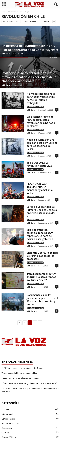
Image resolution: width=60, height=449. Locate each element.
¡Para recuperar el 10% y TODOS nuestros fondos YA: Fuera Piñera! (41, 277)
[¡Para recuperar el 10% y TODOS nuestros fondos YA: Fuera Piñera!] (13, 280)
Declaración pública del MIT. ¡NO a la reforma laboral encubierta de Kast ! (30, 390)
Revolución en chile (15, 11)
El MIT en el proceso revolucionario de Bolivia (22, 368)
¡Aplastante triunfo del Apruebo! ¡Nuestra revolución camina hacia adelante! (41, 121)
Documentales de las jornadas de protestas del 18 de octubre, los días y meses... (42, 299)
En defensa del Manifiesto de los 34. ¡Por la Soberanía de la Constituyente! (30, 48)
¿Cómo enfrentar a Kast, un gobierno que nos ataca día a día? (29, 383)
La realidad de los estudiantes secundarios (21, 378)
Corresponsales (31, 22)
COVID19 (46, 22)
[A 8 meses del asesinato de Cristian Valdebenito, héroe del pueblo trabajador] (13, 100)
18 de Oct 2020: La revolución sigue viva (39, 164)
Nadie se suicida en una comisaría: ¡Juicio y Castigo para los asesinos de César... (42, 144)
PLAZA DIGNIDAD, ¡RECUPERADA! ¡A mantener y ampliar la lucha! (40, 188)
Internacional (7, 414)
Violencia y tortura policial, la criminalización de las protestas (42, 256)
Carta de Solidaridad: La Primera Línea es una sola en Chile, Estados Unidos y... (42, 211)
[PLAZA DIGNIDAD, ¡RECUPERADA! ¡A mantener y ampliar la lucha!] (13, 190)
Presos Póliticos (9, 437)
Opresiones (7, 428)
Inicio (3, 11)
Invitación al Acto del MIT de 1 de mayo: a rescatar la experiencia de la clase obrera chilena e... (29, 77)
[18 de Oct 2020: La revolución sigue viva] (13, 169)
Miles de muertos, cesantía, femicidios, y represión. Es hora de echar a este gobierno (40, 234)
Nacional (5, 409)
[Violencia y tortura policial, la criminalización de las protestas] (13, 259)
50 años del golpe (11, 22)
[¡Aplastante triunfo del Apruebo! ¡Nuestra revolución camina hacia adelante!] (13, 123)
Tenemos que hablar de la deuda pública (19, 373)
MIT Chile (6, 54)
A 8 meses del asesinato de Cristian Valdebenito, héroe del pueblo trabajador (41, 98)
